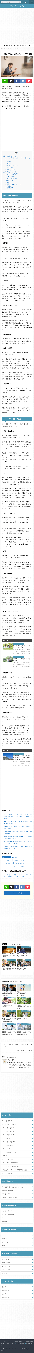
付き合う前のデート (8, 863)
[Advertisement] (17, 26)
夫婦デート (5, 1221)
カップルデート (7, 866)
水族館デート (10, 186)
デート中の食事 (9, 1142)
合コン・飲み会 (7, 1270)
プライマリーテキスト (16, 1348)
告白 (5, 1156)
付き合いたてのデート (21, 863)
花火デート (9, 180)
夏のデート (5, 1290)
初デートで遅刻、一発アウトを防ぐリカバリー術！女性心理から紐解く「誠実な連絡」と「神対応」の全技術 (18, 816)
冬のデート (5, 1297)
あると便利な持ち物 (9, 156)
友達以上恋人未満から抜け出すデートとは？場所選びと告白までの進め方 (18, 837)
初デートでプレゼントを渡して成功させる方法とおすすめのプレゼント (18, 847)
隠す (18, 153)
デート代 (6, 1149)
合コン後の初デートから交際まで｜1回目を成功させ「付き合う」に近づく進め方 (17, 842)
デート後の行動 (8, 1128)
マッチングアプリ (7, 1266)
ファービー (11, 1060)
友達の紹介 (5, 1273)
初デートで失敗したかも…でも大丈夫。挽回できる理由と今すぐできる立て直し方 (18, 827)
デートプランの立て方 (10, 1163)
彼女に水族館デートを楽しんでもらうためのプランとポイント (18, 1045)
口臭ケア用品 (10, 169)
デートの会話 (8, 1145)
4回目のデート (6, 1245)
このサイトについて (6, 1341)
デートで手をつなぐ (10, 1152)
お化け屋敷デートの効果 (23, 1050)
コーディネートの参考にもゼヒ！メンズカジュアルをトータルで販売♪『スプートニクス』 (18, 875)
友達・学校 (5, 1259)
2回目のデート (24, 866)
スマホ (8, 163)
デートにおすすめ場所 (11, 1166)
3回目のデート (6, 1242)
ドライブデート (10, 176)
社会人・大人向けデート (20, 860)
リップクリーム (10, 171)
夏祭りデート (10, 182)
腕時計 (8, 161)
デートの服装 (7, 1173)
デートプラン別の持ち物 (10, 173)
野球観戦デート (10, 188)
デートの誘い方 (9, 1135)
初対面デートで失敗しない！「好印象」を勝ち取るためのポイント (18, 832)
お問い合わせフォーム (25, 2)
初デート (16, 866)
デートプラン (7, 1159)
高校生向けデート (17, 857)
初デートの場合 (10, 174)
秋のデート (5, 1294)
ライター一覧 (18, 1341)
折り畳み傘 (9, 167)
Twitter (22, 1348)
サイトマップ (10, 1343)
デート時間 (7, 1138)
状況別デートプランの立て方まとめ (15, 1170)
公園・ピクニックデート (13, 184)
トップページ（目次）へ (17, 893)
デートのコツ (7, 857)
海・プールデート (11, 178)
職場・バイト (6, 1263)
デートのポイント (9, 1124)
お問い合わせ (20, 1343)
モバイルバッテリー (11, 165)
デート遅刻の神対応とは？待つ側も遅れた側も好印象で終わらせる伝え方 (18, 822)
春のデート (5, 1287)
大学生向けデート (8, 860)
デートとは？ (7, 1121)
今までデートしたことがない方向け (13, 1187)
